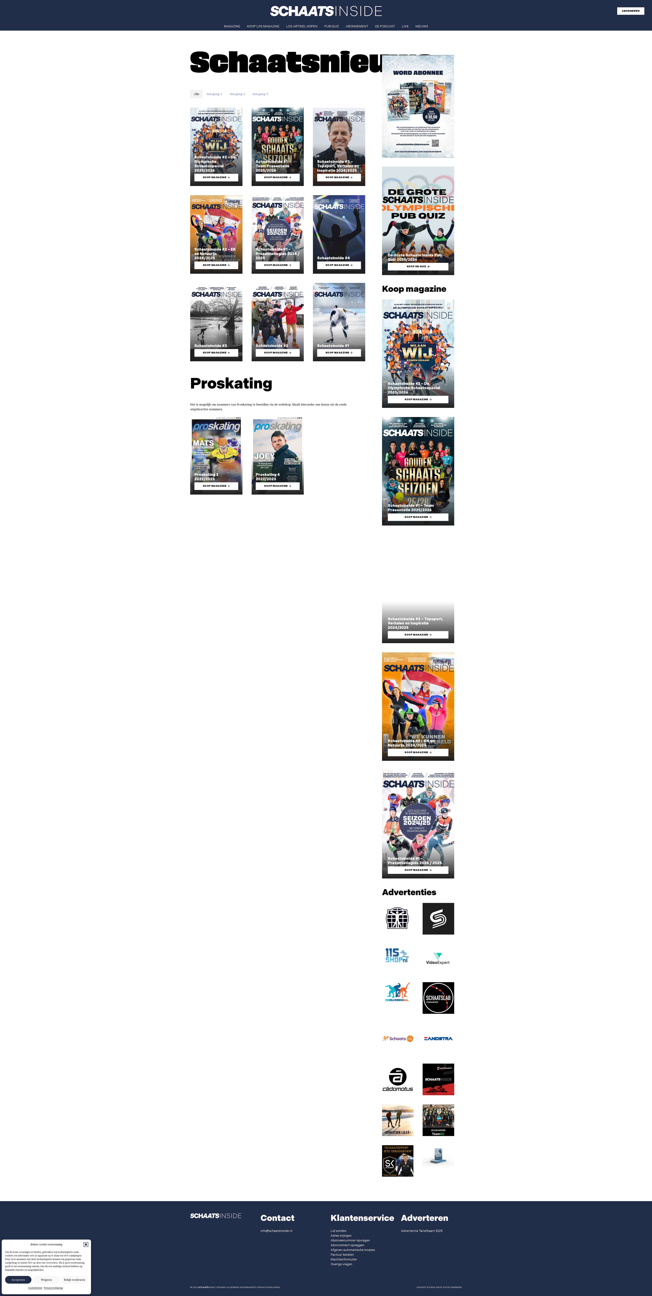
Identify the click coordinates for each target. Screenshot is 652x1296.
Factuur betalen (342, 1255)
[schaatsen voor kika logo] (398, 1039)
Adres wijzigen (341, 1236)
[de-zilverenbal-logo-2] (398, 992)
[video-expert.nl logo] (438, 958)
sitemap (220, 1287)
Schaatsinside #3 (210, 346)
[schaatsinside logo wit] (326, 11)
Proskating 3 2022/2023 (206, 477)
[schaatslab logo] (438, 998)
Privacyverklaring (53, 1287)
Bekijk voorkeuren (74, 1279)
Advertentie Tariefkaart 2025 (422, 1231)
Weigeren (46, 1279)
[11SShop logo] (398, 955)
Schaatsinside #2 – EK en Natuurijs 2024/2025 (215, 253)
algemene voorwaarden (241, 1287)
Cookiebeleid (35, 1287)
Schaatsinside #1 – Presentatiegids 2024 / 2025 (278, 253)
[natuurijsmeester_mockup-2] (438, 1155)
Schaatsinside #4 (333, 258)
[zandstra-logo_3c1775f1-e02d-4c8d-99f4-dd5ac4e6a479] (438, 1039)
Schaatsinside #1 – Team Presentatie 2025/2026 (273, 166)
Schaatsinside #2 (272, 346)
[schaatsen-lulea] (398, 1120)
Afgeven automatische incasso (353, 1250)
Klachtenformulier (344, 1259)
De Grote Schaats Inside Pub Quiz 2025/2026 (415, 257)
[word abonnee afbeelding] (418, 106)
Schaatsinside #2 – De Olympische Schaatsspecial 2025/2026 (215, 164)
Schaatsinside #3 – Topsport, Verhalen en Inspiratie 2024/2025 (338, 166)
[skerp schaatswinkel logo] (438, 919)
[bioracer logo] (398, 919)
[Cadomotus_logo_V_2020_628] (398, 1079)
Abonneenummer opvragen (350, 1240)
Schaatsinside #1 (333, 346)
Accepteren (18, 1279)
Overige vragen (341, 1264)
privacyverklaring (269, 1287)
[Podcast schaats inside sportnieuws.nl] (438, 1079)
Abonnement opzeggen (347, 1245)
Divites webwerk (452, 1287)
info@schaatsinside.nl (276, 1231)
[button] (86, 1244)
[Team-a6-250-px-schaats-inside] (438, 1120)
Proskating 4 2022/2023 (268, 477)
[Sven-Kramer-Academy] (398, 1161)
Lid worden (339, 1231)
